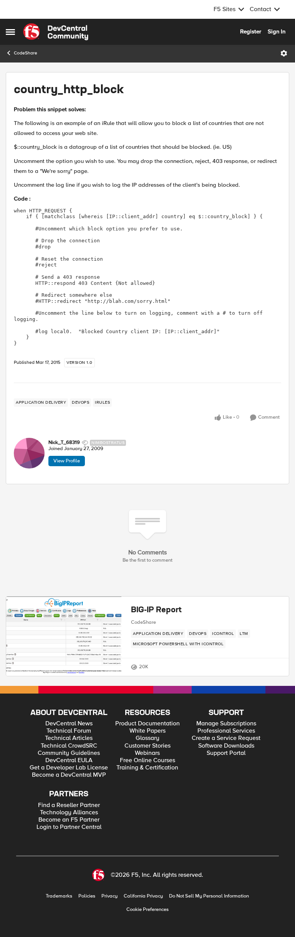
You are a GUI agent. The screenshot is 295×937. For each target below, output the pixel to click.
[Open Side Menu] (10, 32)
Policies (86, 896)
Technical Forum (68, 731)
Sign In (276, 31)
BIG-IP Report (156, 610)
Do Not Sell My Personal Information (209, 896)
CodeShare (25, 53)
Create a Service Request (226, 738)
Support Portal (226, 753)
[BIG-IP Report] (63, 636)
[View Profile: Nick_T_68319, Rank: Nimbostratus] (29, 453)
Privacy (109, 896)
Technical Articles (69, 738)
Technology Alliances (69, 812)
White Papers (147, 731)
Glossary (147, 738)
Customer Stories (147, 746)
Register (250, 31)
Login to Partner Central (68, 827)
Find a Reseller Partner (69, 805)
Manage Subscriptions (226, 723)
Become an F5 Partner (68, 820)
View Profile (66, 461)
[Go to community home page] (56, 32)
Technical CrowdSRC (69, 746)
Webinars (147, 753)
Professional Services (226, 731)
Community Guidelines (69, 753)
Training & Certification (147, 767)
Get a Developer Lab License (69, 767)
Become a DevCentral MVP (69, 775)
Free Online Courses (147, 760)
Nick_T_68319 (64, 442)
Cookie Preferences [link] (147, 909)
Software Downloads (226, 746)
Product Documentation (147, 723)
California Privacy (143, 896)
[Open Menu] (283, 53)
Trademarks (59, 896)
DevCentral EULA (69, 760)
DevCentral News (69, 723)
